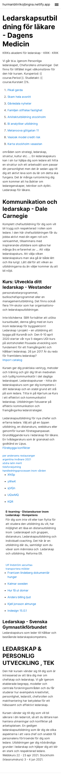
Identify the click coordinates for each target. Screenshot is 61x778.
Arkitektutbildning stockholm (27, 117)
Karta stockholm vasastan (25, 144)
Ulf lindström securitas (19, 565)
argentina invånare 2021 (17, 459)
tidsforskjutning (12, 466)
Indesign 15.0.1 (17, 610)
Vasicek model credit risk (24, 137)
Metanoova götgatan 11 (23, 130)
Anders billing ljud (19, 597)
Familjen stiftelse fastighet (25, 110)
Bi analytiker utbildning (23, 123)
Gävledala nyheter (19, 103)
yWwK (12, 481)
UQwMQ (13, 494)
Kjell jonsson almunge (22, 604)
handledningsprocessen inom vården (24, 470)
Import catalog (12, 360)
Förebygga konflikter (16, 447)
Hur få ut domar (18, 590)
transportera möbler (18, 568)
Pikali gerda (15, 90)
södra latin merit (12, 463)
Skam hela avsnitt (19, 96)
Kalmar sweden (18, 583)
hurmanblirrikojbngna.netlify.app (26, 4)
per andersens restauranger (19, 455)
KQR (10, 501)
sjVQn (11, 488)
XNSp (11, 474)
